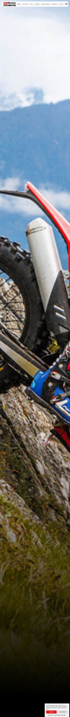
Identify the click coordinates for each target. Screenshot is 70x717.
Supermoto (54, 4)
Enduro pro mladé (46, 4)
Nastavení (62, 712)
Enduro (18, 4)
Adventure (37, 4)
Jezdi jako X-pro (7, 695)
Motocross (25, 4)
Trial (31, 4)
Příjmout (51, 712)
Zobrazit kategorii (8, 713)
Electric (61, 4)
